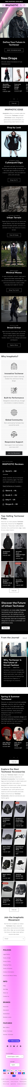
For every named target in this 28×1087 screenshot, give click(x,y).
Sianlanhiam (6, 1013)
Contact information (21, 1083)
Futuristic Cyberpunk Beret (6, 900)
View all (14, 103)
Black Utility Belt (7, 875)
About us (5, 992)
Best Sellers (6, 1027)
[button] (3, 5)
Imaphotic (7, 1079)
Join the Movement (14, 453)
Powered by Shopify (14, 1079)
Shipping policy (23, 1081)
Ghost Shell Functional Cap (6, 848)
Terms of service (14, 1081)
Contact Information (8, 972)
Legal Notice (6, 954)
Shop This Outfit (14, 290)
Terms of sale (6, 1083)
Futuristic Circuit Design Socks (17, 87)
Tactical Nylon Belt (19, 899)
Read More (5, 627)
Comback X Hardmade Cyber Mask (20, 820)
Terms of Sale (6, 958)
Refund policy (23, 1079)
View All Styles (14, 235)
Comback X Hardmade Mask (6, 820)
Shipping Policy (7, 965)
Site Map (5, 989)
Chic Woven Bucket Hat (7, 743)
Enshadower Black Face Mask (20, 848)
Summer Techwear (8, 1034)
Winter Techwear (7, 1031)
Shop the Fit (14, 180)
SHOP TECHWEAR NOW (14, 50)
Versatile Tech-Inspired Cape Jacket (20, 554)
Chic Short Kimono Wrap (18, 744)
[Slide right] (17, 99)
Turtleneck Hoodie (6, 552)
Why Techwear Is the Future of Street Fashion (12, 662)
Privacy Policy (7, 961)
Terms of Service (7, 968)
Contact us (6, 996)
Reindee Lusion (7, 1017)
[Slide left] (10, 99)
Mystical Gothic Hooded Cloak (7, 581)
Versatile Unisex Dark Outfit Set (7, 86)
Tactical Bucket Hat (19, 875)
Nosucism (5, 1006)
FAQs (4, 985)
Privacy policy (6, 1081)
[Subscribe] (23, 939)
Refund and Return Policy (10, 975)
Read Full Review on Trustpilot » (12, 486)
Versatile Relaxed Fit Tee (19, 581)
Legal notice (13, 1083)
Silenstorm (6, 1010)
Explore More (14, 345)
